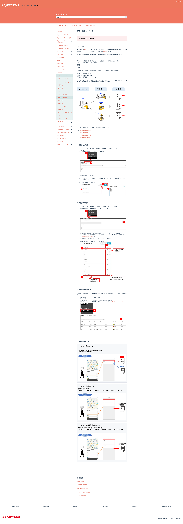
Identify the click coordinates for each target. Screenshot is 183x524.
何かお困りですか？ (63, 14)
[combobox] (90, 17)
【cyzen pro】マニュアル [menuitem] (63, 35)
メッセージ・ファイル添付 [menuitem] (65, 112)
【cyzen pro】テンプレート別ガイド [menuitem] (61, 41)
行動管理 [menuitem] (60, 85)
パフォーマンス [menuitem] (62, 106)
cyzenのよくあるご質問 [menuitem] (62, 132)
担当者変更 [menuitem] (46, 506)
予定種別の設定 (80, 481)
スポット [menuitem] (60, 91)
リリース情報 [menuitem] (59, 54)
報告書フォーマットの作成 (118, 302)
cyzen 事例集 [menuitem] (59, 141)
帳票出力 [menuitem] (60, 109)
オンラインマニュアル (77, 25)
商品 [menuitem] (59, 115)
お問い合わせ (177, 1)
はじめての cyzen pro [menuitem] (62, 32)
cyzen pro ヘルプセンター (62, 25)
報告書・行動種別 (90, 25)
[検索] (126, 17)
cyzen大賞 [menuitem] (135, 506)
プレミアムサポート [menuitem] (61, 57)
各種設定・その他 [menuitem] (62, 118)
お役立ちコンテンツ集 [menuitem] (62, 144)
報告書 (105, 51)
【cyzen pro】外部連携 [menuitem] (62, 45)
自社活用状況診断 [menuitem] (61, 138)
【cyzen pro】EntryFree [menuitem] (62, 48)
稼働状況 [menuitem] (58, 61)
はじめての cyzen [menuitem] (60, 73)
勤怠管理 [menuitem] (60, 100)
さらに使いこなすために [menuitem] (62, 129)
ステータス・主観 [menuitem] (62, 94)
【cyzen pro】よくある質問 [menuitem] (63, 38)
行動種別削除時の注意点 (88, 236)
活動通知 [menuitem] (60, 103)
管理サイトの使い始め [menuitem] (63, 79)
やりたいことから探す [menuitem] (62, 126)
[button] (71, 31)
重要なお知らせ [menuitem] (60, 51)
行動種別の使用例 (85, 138)
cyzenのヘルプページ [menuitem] (61, 70)
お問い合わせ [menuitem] (59, 64)
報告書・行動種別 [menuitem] (62, 97)
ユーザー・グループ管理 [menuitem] (64, 82)
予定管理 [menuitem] (60, 88)
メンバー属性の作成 (81, 496)
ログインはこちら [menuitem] (61, 67)
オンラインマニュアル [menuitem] (62, 76)
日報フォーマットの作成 (82, 488)
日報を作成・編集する (82, 484)
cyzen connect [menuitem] (60, 135)
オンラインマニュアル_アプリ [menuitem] (62, 122)
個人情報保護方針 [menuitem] (166, 506)
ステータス (86, 50)
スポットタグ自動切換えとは (83, 492)
